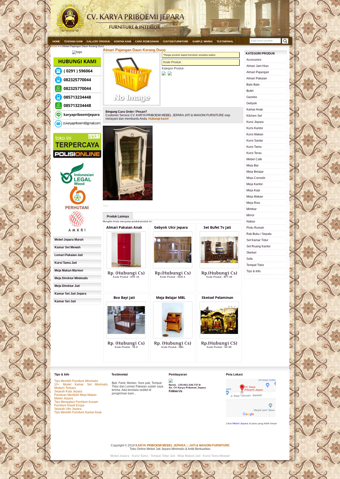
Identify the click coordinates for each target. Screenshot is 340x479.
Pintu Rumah (255, 227)
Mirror (250, 215)
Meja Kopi (253, 190)
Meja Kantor (254, 184)
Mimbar (251, 209)
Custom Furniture (175, 41)
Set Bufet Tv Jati (217, 227)
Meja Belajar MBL (170, 297)
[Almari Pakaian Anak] (126, 267)
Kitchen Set (254, 115)
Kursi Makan (254, 134)
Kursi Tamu (254, 147)
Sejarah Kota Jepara (68, 391)
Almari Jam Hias (257, 66)
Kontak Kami (122, 41)
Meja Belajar (255, 171)
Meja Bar (252, 165)
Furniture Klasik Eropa (69, 405)
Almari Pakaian (256, 78)
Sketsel (251, 252)
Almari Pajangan (257, 72)
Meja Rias (253, 203)
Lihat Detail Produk (130, 285)
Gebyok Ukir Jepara (171, 227)
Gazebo (251, 97)
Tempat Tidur (255, 265)
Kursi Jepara (255, 122)
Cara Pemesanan (147, 41)
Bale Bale (253, 84)
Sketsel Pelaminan (217, 297)
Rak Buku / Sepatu (259, 234)
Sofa (249, 259)
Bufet (249, 91)
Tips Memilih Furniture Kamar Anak (78, 412)
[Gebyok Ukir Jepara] (172, 267)
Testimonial (225, 41)
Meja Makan (254, 196)
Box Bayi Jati (124, 297)
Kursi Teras (254, 153)
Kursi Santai (254, 140)
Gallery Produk (98, 41)
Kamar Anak (254, 109)
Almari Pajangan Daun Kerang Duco (134, 50)
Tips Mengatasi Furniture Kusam (76, 402)
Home (56, 41)
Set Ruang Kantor (258, 246)
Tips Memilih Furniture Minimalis (76, 381)
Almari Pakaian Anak (124, 227)
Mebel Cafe (254, 159)
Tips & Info (253, 271)
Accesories (253, 59)
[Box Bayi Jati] (126, 337)
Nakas (250, 221)
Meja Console (255, 178)
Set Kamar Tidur (257, 240)
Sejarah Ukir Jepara (67, 409)
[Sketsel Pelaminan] (219, 337)
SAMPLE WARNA (202, 41)
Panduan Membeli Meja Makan (75, 395)
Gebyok (251, 103)
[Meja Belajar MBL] (172, 337)
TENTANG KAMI (73, 41)
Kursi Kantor (254, 128)
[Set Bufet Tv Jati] (219, 267)
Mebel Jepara (63, 398)
